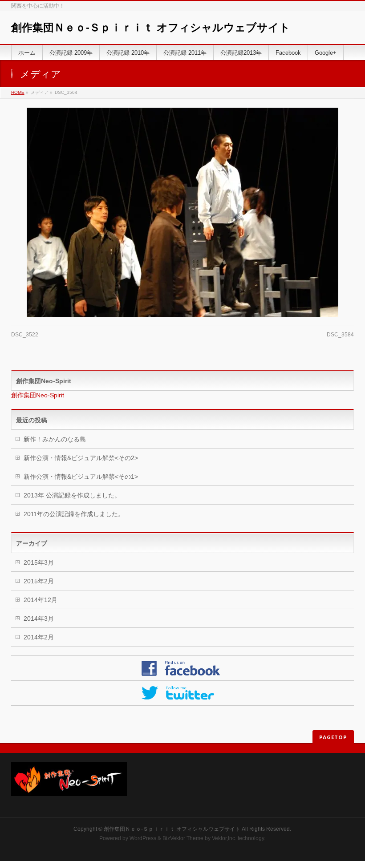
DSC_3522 (24, 334)
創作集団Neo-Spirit (43, 380)
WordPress (143, 838)
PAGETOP (333, 737)
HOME (17, 92)
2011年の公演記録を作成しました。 (74, 513)
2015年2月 (39, 581)
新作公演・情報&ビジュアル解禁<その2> (81, 457)
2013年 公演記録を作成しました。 (72, 495)
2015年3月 (39, 562)
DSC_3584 (340, 334)
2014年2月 (39, 637)
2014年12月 (40, 599)
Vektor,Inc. (224, 838)
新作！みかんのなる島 (55, 439)
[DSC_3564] (182, 212)
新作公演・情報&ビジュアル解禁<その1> (81, 476)
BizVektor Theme (182, 838)
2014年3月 (39, 618)
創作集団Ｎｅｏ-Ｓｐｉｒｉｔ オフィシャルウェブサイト (150, 27)
